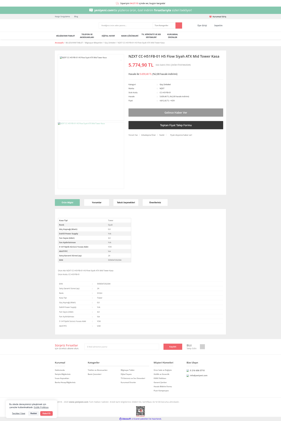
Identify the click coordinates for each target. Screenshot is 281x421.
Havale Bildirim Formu (163, 386)
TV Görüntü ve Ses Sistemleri (133, 378)
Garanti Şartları (160, 382)
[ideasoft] (125, 419)
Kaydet (172, 346)
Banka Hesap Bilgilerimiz (65, 382)
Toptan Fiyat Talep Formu (176, 125)
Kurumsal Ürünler (128, 382)
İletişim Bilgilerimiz (63, 374)
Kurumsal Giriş (219, 16)
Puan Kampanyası (161, 390)
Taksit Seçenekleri (126, 202)
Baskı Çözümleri (94, 374)
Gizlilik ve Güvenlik (161, 374)
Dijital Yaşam (126, 374)
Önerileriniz (155, 202)
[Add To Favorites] (121, 59)
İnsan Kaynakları (62, 378)
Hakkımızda (60, 370)
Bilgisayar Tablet (127, 370)
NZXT (162, 88)
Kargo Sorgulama (62, 16)
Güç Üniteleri (165, 84)
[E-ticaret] (140, 419)
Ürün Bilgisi (67, 202)
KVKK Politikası (160, 378)
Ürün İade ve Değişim (163, 370)
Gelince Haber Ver (176, 112)
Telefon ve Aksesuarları (97, 370)
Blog (76, 16)
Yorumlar (96, 202)
